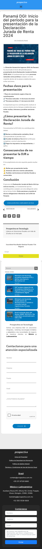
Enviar (21, 542)
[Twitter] (9, 216)
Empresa (9, 368)
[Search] (36, 268)
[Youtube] (14, 216)
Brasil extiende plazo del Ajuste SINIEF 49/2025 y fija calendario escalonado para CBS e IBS (25, 315)
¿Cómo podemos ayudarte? (16, 399)
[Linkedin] (4, 216)
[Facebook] (18, 216)
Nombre (9, 358)
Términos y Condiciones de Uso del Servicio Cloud (21, 467)
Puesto (9, 378)
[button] (21, 6)
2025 (15, 41)
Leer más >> (17, 283)
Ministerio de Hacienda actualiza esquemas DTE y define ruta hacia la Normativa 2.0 (24, 278)
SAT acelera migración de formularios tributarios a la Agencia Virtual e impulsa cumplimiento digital (24, 289)
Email (8, 388)
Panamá (26, 41)
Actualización (20, 41)
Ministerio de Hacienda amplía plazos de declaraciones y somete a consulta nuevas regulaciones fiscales (24, 302)
